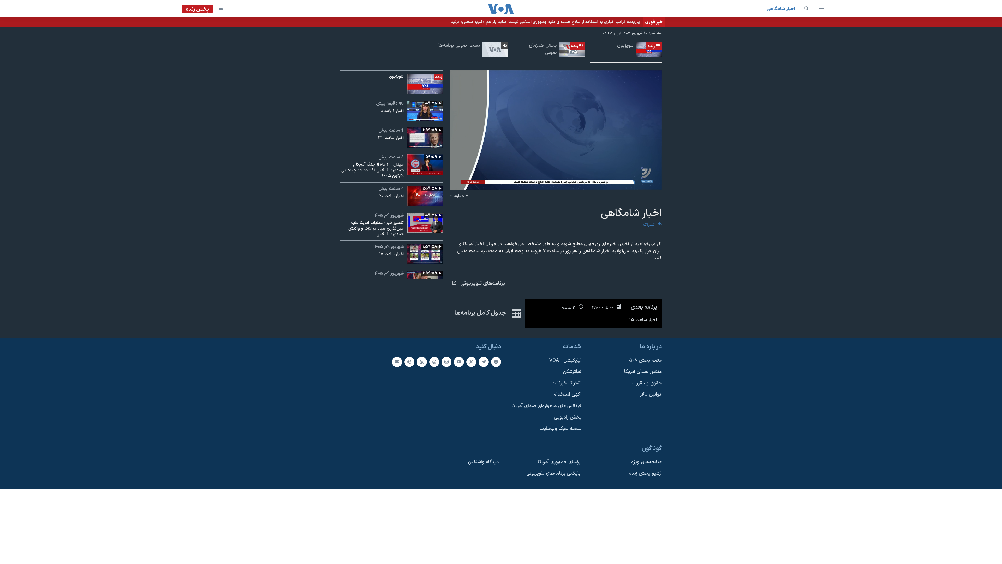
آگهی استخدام (567, 394)
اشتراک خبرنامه (566, 382)
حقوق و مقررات (646, 382)
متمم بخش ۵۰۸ (645, 360)
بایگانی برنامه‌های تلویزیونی (553, 473)
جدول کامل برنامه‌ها (480, 313)
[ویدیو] (221, 9)
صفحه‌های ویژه (646, 462)
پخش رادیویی (567, 417)
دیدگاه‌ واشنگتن (483, 462)
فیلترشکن (572, 371)
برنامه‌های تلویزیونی (482, 283)
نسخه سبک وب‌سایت (560, 428)
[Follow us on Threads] (434, 362)
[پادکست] (409, 362)
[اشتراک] (397, 362)
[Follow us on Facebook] (496, 362)
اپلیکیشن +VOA (565, 360)
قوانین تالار (651, 394)
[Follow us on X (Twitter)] (471, 362)
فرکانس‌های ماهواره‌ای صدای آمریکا (546, 405)
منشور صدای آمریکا (643, 371)
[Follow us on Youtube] (459, 362)
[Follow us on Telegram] (483, 362)
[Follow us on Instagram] (446, 362)
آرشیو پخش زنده (645, 473)
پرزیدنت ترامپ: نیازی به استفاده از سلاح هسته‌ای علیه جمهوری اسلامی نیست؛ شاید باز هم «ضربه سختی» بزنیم (545, 22)
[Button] (652, 226)
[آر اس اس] (422, 362)
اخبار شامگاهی (781, 9)
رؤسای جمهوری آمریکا (559, 462)
